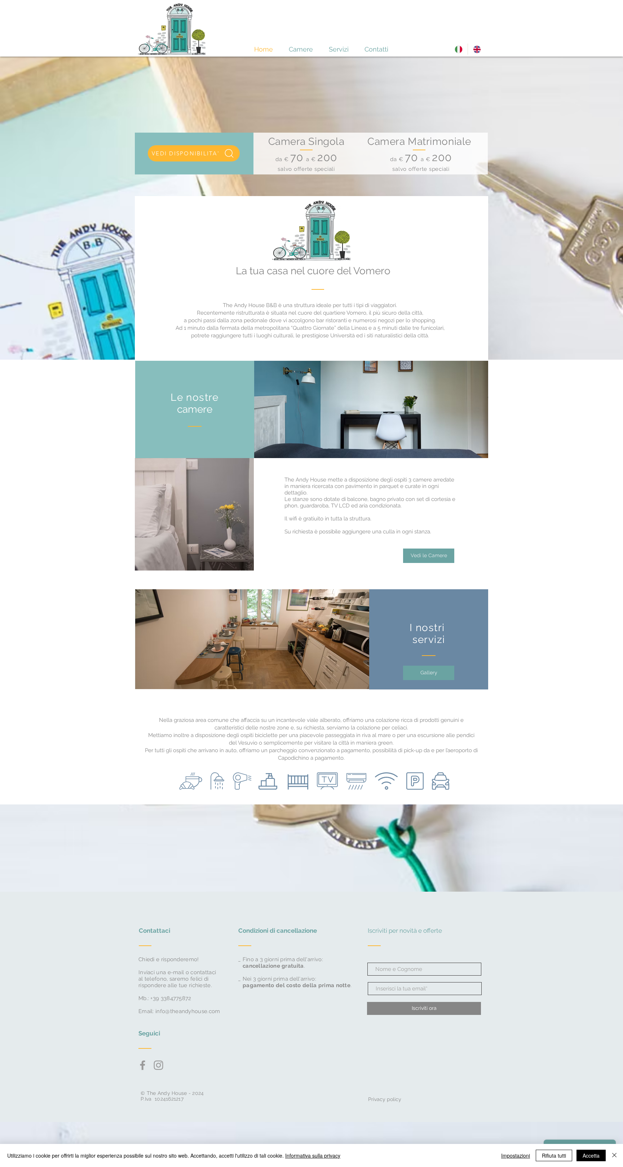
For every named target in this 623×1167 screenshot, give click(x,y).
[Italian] (459, 49)
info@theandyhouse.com (187, 1011)
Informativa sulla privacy (312, 1155)
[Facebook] (142, 1065)
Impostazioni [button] (515, 1155)
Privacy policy (384, 1099)
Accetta (591, 1155)
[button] (428, 673)
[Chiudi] (614, 1155)
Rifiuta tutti (554, 1155)
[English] (477, 49)
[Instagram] (158, 1065)
